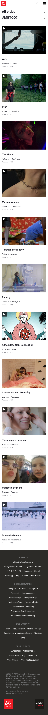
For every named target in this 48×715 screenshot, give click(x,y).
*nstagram (33, 589)
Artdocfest (16, 651)
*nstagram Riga (30, 598)
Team (7, 629)
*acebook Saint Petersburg (23, 607)
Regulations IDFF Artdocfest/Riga (27, 629)
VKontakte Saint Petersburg (23, 616)
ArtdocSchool (12, 660)
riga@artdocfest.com (13, 567)
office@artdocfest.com (23, 562)
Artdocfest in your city (30, 660)
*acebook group (28, 593)
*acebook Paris (31, 602)
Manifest (38, 633)
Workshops (32, 655)
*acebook (15, 593)
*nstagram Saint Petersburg (23, 611)
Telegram (12, 589)
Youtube (22, 589)
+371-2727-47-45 (13, 571)
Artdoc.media (29, 651)
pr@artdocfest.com (33, 567)
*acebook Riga (15, 598)
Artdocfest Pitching (17, 655)
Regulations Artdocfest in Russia (18, 633)
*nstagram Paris (15, 602)
